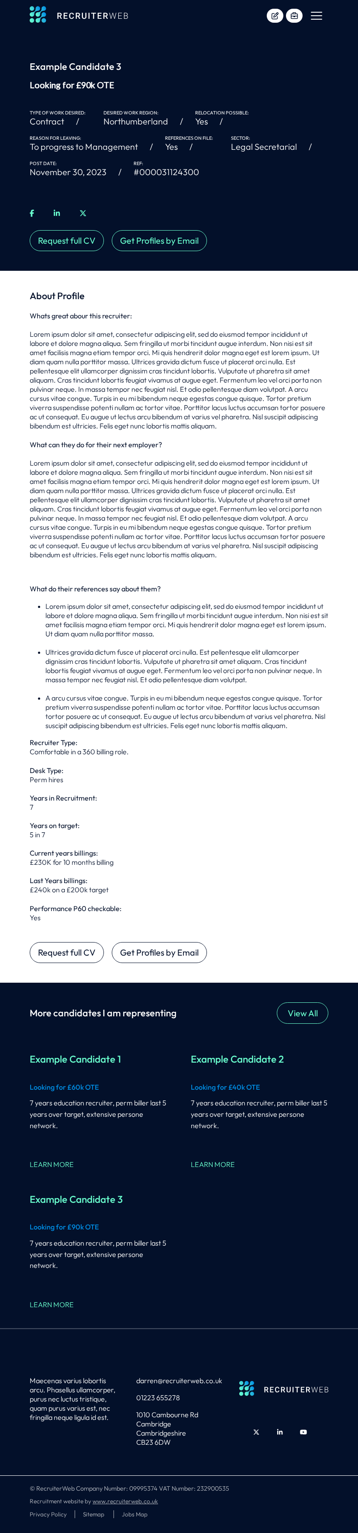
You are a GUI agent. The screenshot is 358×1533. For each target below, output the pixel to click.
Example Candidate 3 (76, 1199)
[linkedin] (57, 213)
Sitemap (94, 1514)
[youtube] (303, 1432)
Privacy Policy (48, 1514)
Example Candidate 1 (75, 1059)
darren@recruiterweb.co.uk (179, 1380)
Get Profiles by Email (159, 240)
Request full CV (67, 240)
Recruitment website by (94, 1501)
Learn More (52, 1164)
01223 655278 (158, 1397)
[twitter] (82, 213)
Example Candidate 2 (237, 1059)
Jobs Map (135, 1514)
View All (303, 1013)
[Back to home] (79, 15)
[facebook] (32, 213)
